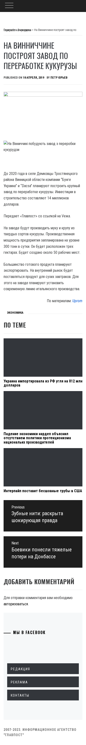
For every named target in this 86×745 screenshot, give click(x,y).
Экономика (15, 312)
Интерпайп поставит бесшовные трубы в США (43, 491)
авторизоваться (16, 604)
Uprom (77, 301)
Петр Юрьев (58, 77)
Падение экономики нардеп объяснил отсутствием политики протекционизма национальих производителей (37, 438)
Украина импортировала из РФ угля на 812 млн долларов (43, 383)
